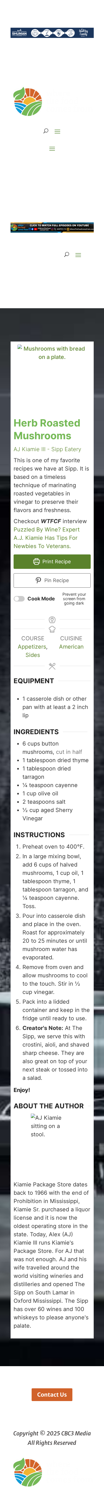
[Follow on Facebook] (30, 165)
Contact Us (52, 1394)
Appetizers (32, 646)
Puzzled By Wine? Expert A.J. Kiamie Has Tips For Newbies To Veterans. (47, 537)
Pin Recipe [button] (56, 580)
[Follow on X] (52, 165)
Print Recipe (56, 561)
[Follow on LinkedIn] (63, 165)
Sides (33, 655)
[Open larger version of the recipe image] (52, 379)
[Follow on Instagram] (41, 165)
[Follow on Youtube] (74, 165)
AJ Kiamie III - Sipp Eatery (47, 449)
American (71, 646)
